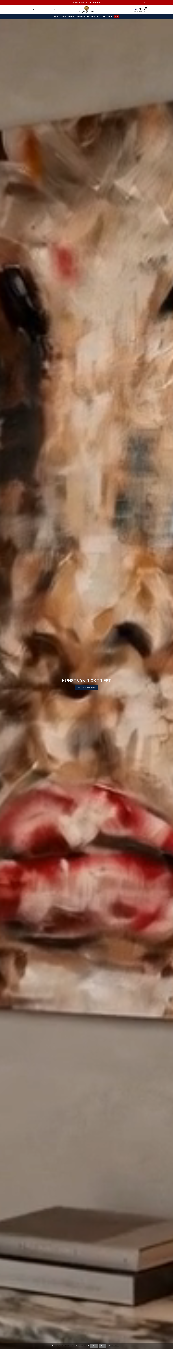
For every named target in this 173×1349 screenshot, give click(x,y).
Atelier (109, 16)
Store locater (101, 16)
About (93, 16)
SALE (116, 16)
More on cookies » (114, 1345)
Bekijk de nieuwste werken (87, 687)
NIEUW (56, 16)
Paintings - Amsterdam (68, 16)
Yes (94, 1345)
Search (55, 10)
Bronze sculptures (83, 16)
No (102, 1345)
